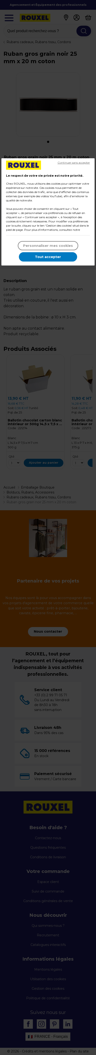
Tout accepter (48, 257)
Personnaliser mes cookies (48, 246)
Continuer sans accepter (74, 162)
